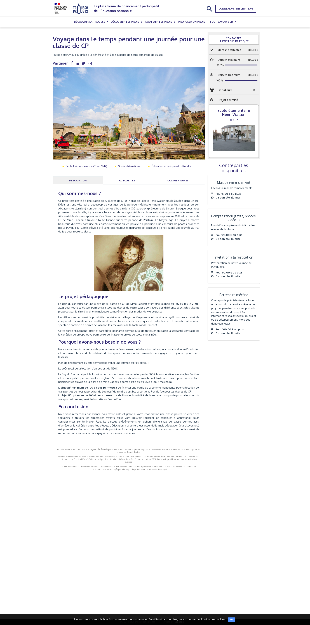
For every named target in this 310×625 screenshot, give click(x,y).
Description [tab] (78, 180)
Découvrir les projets (126, 21)
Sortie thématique (129, 166)
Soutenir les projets (160, 21)
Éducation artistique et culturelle (171, 166)
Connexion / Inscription (236, 8)
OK (231, 619)
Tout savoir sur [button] (222, 21)
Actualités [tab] (127, 180)
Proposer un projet (192, 21)
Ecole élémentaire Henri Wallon (233, 112)
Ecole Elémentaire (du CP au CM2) (86, 166)
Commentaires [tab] (178, 180)
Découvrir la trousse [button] (90, 21)
